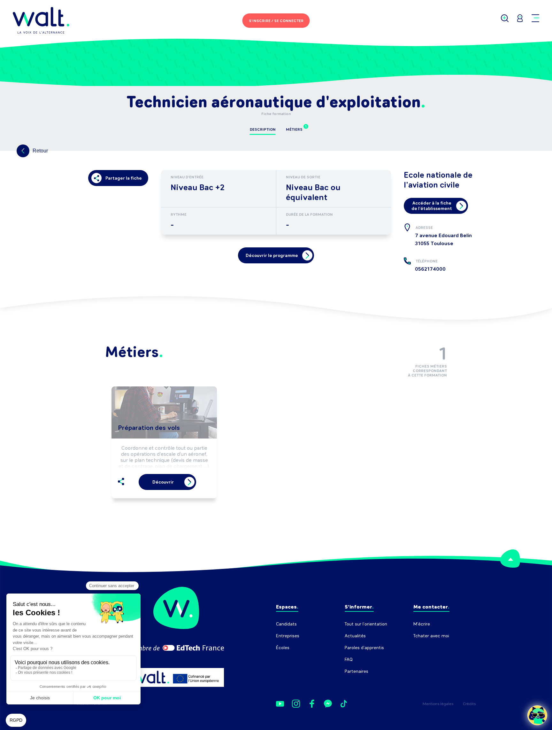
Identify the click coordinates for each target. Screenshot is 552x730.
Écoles (282, 647)
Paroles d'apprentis (364, 647)
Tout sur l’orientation (366, 624)
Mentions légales (438, 704)
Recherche (424, 647)
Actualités (355, 636)
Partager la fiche (123, 178)
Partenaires (356, 671)
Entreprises (287, 636)
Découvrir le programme (272, 255)
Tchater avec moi (431, 636)
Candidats (286, 624)
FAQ (349, 659)
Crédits (469, 704)
